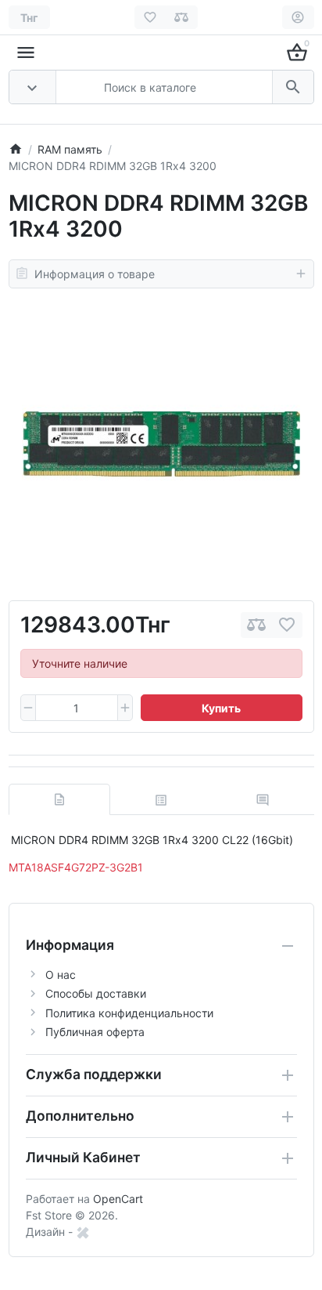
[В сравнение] (256, 625)
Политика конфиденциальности (129, 1013)
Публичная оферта (95, 1031)
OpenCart (118, 1198)
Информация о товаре (94, 274)
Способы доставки (95, 993)
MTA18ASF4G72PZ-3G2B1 (76, 867)
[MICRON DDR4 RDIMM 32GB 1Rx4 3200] (161, 444)
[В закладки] (286, 625)
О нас (60, 974)
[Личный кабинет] (298, 17)
